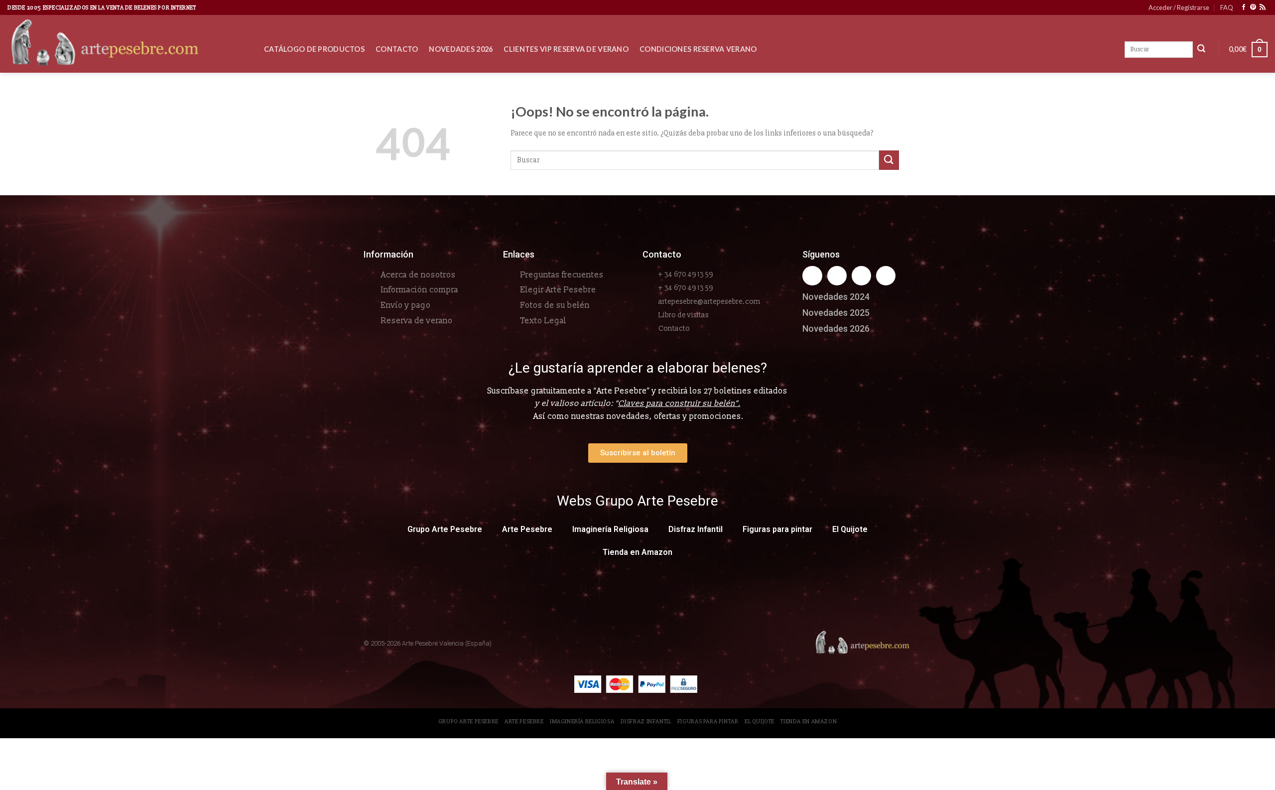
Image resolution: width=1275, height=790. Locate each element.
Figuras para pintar (777, 529)
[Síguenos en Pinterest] (1253, 7)
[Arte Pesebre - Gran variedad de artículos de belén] (128, 44)
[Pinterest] (885, 275)
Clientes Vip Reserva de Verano (566, 49)
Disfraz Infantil (695, 529)
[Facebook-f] (812, 275)
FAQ (1226, 7)
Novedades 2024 (836, 296)
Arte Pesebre (527, 529)
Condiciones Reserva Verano (698, 49)
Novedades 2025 (836, 312)
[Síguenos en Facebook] (1244, 7)
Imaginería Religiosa (610, 529)
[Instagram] (837, 275)
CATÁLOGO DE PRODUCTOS (314, 49)
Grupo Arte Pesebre (444, 529)
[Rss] (861, 275)
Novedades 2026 (461, 49)
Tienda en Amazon (637, 552)
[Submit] (889, 160)
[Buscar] (1201, 49)
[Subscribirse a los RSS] (1263, 7)
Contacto (397, 49)
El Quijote (850, 529)
